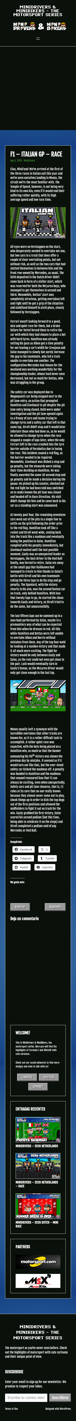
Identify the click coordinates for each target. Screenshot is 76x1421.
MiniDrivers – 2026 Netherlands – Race (37, 1184)
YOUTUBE (48, 1077)
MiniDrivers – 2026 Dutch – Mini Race (37, 1224)
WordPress (65, 1408)
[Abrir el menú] (38, 38)
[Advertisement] (38, 90)
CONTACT (38, 1087)
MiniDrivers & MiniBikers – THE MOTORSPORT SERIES (38, 11)
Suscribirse (60, 1397)
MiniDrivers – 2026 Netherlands (37, 1146)
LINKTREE (27, 1077)
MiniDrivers (29, 160)
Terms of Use (11, 1408)
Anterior (20, 907)
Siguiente (55, 907)
